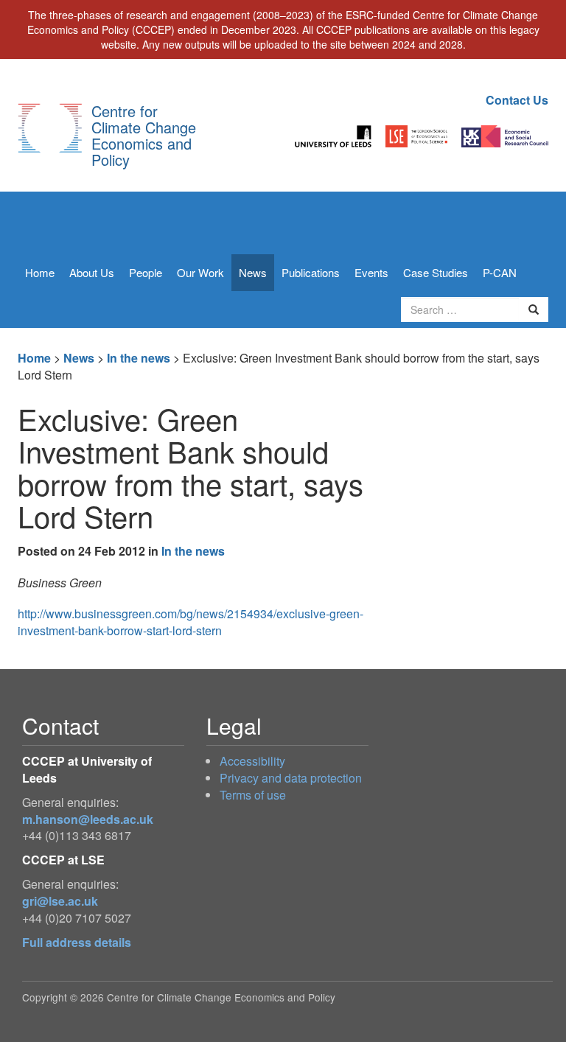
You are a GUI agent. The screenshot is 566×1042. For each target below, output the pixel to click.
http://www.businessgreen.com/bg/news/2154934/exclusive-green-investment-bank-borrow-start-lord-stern (190, 622)
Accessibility (252, 760)
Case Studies (435, 272)
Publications (311, 272)
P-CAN (500, 272)
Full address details (76, 942)
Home (40, 272)
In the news (138, 357)
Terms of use (253, 794)
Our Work (200, 272)
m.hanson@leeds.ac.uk (87, 819)
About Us (91, 272)
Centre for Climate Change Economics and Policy (143, 135)
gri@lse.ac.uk (60, 900)
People (145, 272)
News (253, 272)
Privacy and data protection (291, 777)
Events (371, 272)
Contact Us (517, 99)
